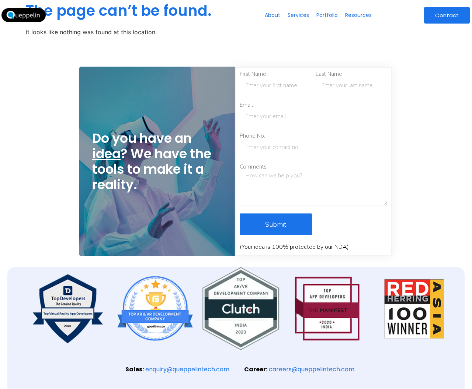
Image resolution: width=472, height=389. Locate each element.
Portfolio (327, 15)
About (272, 15)
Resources (358, 15)
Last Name (329, 74)
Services (298, 15)
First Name (253, 74)
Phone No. (252, 136)
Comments (253, 167)
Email (246, 105)
